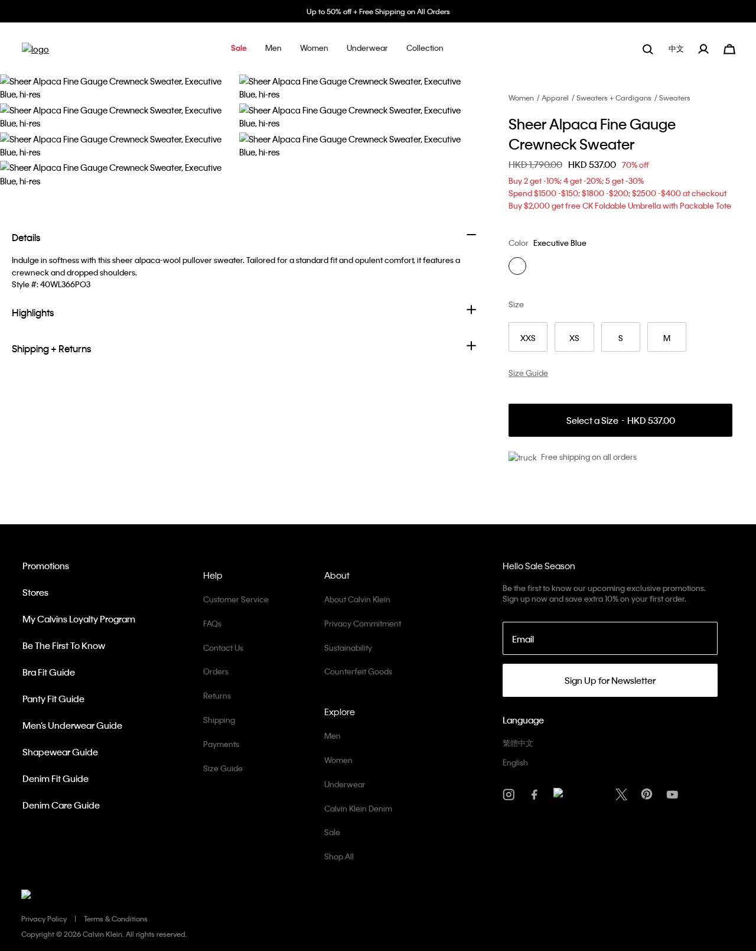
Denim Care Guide (61, 805)
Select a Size (620, 420)
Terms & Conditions (116, 918)
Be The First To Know (63, 645)
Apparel (555, 97)
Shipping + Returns (51, 348)
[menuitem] (677, 48)
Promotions (45, 566)
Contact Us (223, 647)
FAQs (212, 623)
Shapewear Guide (60, 752)
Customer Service (236, 599)
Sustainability (348, 647)
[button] (239, 49)
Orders (216, 671)
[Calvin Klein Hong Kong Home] (35, 52)
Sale (332, 832)
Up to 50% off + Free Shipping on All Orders (378, 11)
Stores (35, 592)
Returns (217, 695)
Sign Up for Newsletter (610, 680)
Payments (221, 744)
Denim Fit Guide (55, 778)
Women (521, 97)
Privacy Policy (44, 918)
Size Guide (223, 768)
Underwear (345, 784)
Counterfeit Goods (358, 671)
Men (332, 736)
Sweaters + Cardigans (613, 97)
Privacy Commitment (362, 623)
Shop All (339, 856)
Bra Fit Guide (48, 672)
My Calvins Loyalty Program (78, 619)
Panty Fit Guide (53, 699)
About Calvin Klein (357, 599)
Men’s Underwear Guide (72, 725)
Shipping (219, 720)
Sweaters (674, 97)
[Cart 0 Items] (729, 47)
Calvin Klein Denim (358, 808)
